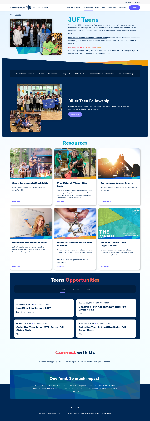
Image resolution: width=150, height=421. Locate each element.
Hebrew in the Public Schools (29, 242)
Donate (134, 8)
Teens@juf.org (51, 361)
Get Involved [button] (88, 8)
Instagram (98, 361)
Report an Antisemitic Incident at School (75, 244)
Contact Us (128, 2)
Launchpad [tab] (52, 73)
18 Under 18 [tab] (79, 73)
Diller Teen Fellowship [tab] (25, 73)
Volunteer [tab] (75, 289)
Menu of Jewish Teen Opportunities (113, 244)
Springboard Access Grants (117, 183)
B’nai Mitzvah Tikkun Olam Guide (72, 184)
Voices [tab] (41, 73)
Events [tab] (62, 289)
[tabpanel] (75, 108)
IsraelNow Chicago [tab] (126, 73)
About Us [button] (70, 8)
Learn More (75, 114)
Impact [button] (78, 8)
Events (97, 8)
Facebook (107, 361)
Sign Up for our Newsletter (81, 361)
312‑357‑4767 (64, 361)
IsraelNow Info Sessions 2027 (33, 308)
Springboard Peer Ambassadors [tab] (101, 73)
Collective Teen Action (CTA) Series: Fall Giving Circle (102, 308)
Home (11, 15)
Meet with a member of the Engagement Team (87, 37)
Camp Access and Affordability (30, 183)
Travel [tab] (88, 289)
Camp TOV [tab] (66, 73)
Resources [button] (122, 8)
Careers (137, 2)
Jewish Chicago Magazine (109, 8)
